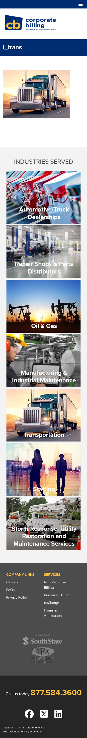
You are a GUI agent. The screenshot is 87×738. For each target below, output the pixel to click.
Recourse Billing (56, 595)
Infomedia (35, 731)
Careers (12, 582)
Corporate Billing (31, 24)
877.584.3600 (56, 692)
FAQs (10, 590)
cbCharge (51, 603)
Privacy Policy (17, 597)
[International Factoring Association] (42, 662)
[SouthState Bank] (42, 644)
